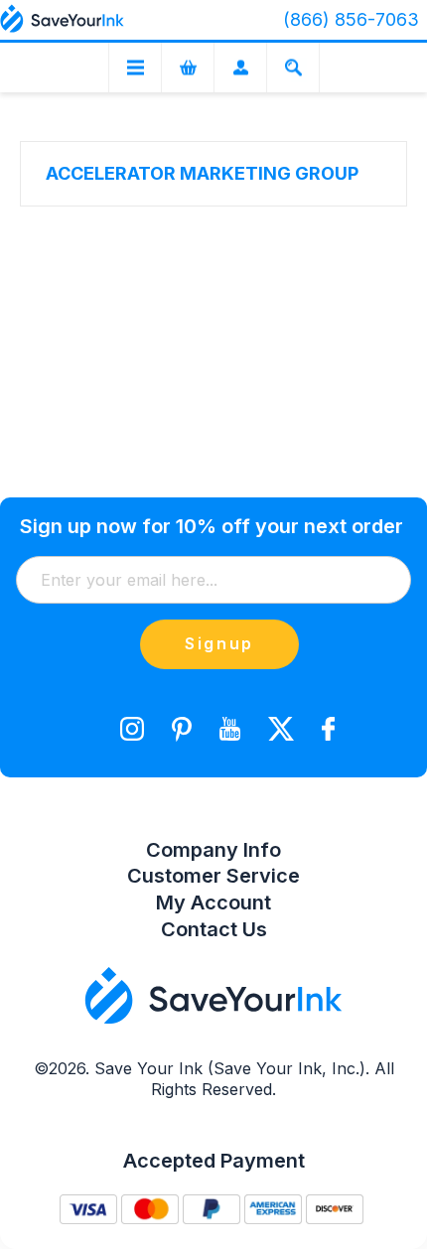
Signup (219, 643)
